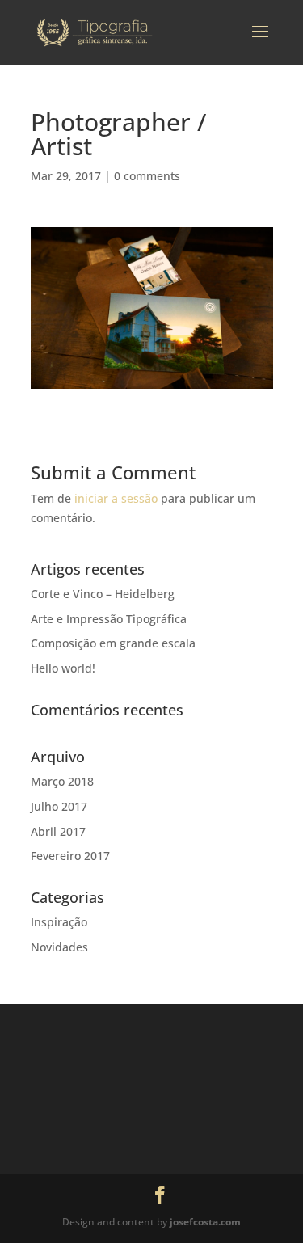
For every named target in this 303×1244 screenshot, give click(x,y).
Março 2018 (62, 781)
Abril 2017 (58, 831)
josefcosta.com (205, 1222)
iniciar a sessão (116, 498)
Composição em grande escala (113, 643)
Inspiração (59, 922)
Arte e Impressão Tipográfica (109, 618)
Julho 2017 (59, 806)
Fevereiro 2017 (70, 855)
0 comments (147, 175)
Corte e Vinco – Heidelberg (103, 593)
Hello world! (63, 668)
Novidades (59, 947)
